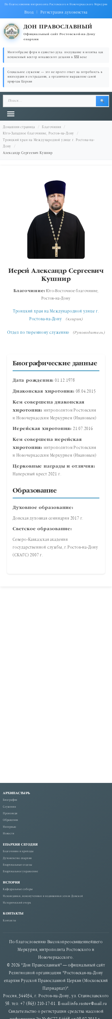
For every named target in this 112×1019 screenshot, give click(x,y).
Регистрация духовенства (63, 12)
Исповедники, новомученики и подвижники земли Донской (43, 896)
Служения (9, 807)
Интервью (9, 827)
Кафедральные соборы (18, 889)
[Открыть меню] (11, 114)
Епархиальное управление (20, 872)
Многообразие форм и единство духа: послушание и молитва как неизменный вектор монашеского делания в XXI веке (55, 55)
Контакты (9, 921)
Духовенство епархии (17, 858)
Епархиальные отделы (17, 865)
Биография (10, 800)
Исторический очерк (17, 903)
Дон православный (58, 27)
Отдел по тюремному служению (38, 332)
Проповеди (10, 814)
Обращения (10, 820)
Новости (8, 834)
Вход (29, 12)
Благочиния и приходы (18, 852)
